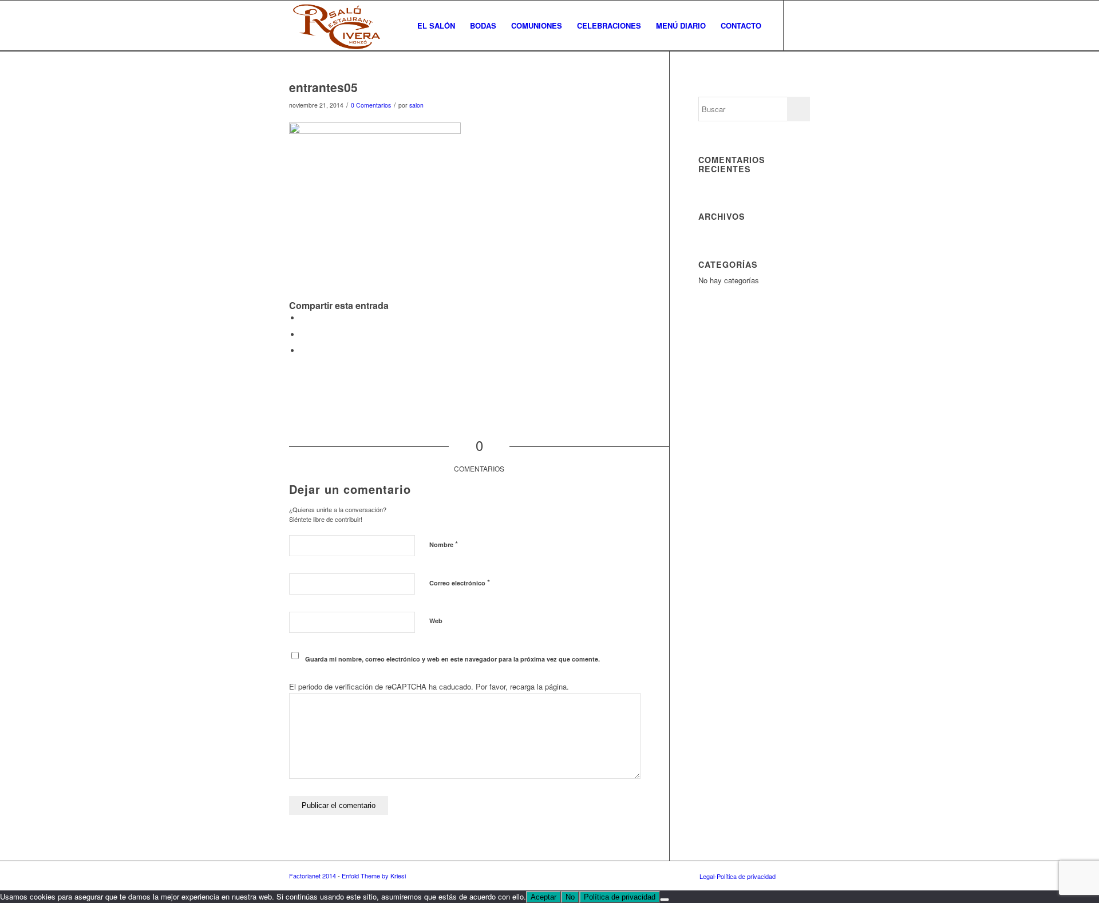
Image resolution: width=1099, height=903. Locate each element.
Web (435, 620)
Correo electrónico (459, 582)
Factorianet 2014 (312, 875)
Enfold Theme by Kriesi (374, 875)
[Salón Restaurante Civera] (336, 26)
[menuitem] (436, 26)
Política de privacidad (619, 897)
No (570, 897)
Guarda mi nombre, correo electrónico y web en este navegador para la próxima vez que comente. (452, 659)
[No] (664, 899)
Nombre (443, 543)
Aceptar (543, 897)
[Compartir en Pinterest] (303, 350)
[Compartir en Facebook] (303, 317)
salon (416, 105)
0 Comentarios (371, 105)
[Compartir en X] (303, 334)
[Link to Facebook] (801, 25)
